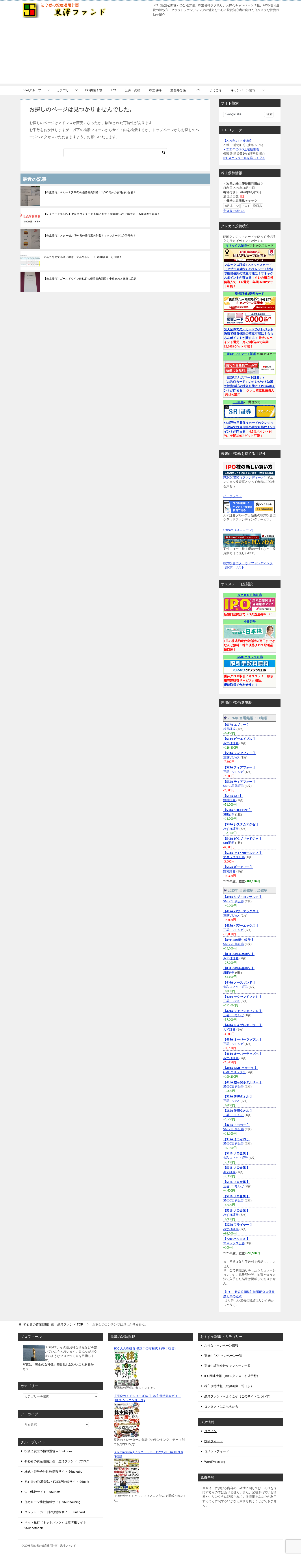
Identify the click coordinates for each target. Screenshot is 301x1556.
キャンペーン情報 (243, 90)
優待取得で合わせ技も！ (241, 684)
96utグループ (32, 90)
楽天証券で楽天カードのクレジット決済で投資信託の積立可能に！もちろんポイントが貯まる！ (248, 334)
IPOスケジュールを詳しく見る (244, 158)
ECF (198, 90)
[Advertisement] (150, 53)
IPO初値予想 (93, 90)
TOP (53, 1324)
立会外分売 (178, 90)
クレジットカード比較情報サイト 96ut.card (54, 1512)
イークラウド (232, 496)
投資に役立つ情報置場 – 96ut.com (48, 1451)
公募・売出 (132, 90)
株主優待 (155, 90)
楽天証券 (241, 293)
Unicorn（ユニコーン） (239, 530)
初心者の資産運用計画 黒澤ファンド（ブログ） (58, 1461)
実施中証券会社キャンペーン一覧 (227, 1366)
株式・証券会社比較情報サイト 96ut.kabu (53, 1471)
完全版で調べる (234, 211)
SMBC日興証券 (233, 786)
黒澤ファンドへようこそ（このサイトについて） (238, 1396)
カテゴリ (63, 90)
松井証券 (249, 621)
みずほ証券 (231, 743)
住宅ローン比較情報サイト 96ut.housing (52, 1502)
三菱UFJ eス (231, 757)
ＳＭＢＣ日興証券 (249, 595)
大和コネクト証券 (235, 987)
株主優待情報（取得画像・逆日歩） (229, 1386)
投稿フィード (213, 1441)
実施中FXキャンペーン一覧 (223, 1355)
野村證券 (229, 800)
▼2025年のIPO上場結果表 (241, 149)
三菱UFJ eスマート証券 (240, 354)
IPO (113, 90)
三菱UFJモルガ (233, 771)
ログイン (210, 1431)
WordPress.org (214, 1461)
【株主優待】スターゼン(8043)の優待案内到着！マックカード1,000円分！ (90, 235)
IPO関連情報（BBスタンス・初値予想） (232, 1376)
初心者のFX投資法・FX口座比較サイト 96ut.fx (56, 1481)
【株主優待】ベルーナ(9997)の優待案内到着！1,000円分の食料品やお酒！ (90, 192)
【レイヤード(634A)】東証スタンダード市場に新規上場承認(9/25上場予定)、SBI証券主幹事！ (102, 214)
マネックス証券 (236, 245)
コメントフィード (216, 1451)
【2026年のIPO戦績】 (238, 141)
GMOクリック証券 (250, 657)
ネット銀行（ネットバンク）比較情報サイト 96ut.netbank (55, 1525)
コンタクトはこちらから (221, 1406)
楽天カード (256, 293)
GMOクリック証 (234, 1072)
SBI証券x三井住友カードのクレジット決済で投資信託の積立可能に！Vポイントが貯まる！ (249, 427)
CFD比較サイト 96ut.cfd (42, 1492)
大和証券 (229, 1029)
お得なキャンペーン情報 (221, 1345)
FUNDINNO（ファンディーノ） (245, 477)
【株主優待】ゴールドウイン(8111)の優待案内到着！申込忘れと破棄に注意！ (91, 278)
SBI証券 (238, 402)
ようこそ (216, 90)
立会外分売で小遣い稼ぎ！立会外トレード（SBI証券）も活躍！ (83, 257)
